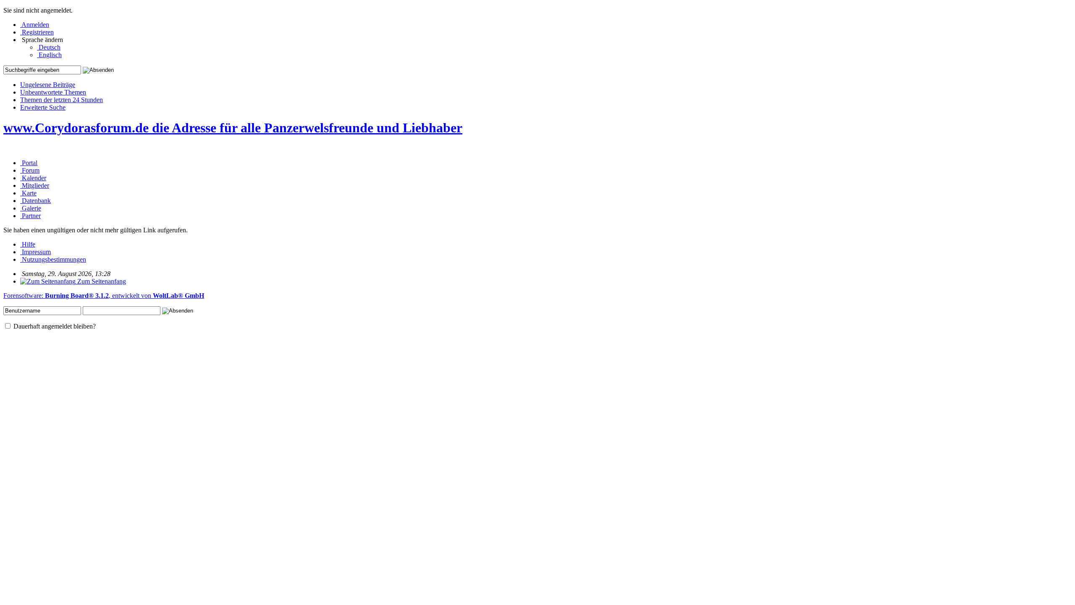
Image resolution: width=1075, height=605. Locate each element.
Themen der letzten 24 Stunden (61, 99)
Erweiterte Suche (43, 107)
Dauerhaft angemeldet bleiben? (54, 326)
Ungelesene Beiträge (47, 84)
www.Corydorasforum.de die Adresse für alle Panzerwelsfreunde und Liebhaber (232, 127)
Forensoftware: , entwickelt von (103, 295)
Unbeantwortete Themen (53, 92)
